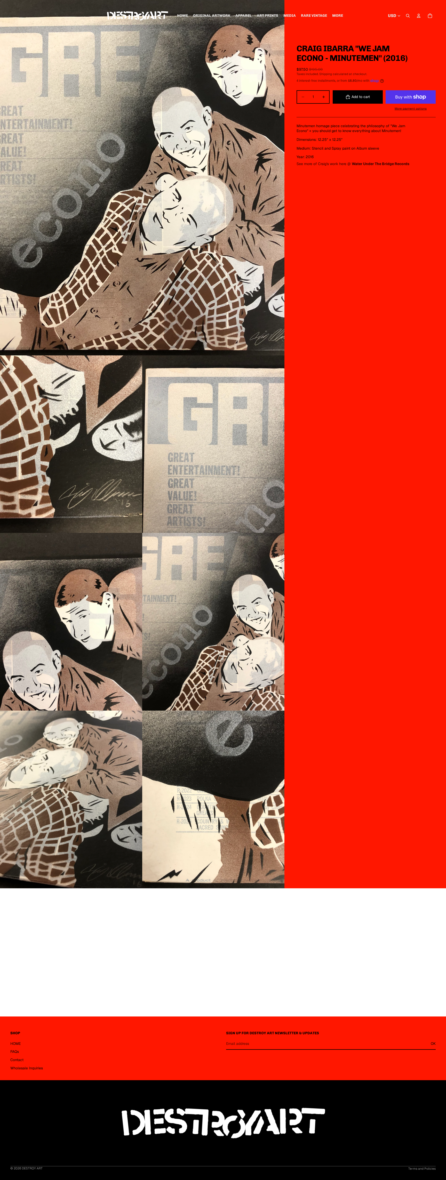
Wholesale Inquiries (26, 1068)
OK (433, 1043)
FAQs (14, 1051)
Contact (16, 1059)
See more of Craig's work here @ (353, 163)
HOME (15, 1043)
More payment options (411, 108)
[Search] (407, 15)
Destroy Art (32, 1168)
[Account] (418, 15)
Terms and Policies (422, 1169)
